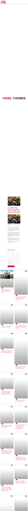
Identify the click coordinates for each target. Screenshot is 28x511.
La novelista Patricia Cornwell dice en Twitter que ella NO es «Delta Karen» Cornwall (6, 426)
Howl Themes (3, 2)
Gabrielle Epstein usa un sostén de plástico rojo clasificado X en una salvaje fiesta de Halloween (21, 367)
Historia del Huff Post (11, 242)
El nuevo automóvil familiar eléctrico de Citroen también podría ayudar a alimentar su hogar (21, 482)
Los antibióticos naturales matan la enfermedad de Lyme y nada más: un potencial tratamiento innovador (6, 351)
